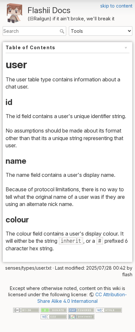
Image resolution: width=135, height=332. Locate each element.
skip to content (116, 6)
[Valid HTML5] (109, 310)
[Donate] (54, 310)
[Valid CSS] (54, 316)
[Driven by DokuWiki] (81, 316)
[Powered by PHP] (81, 310)
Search (63, 31)
